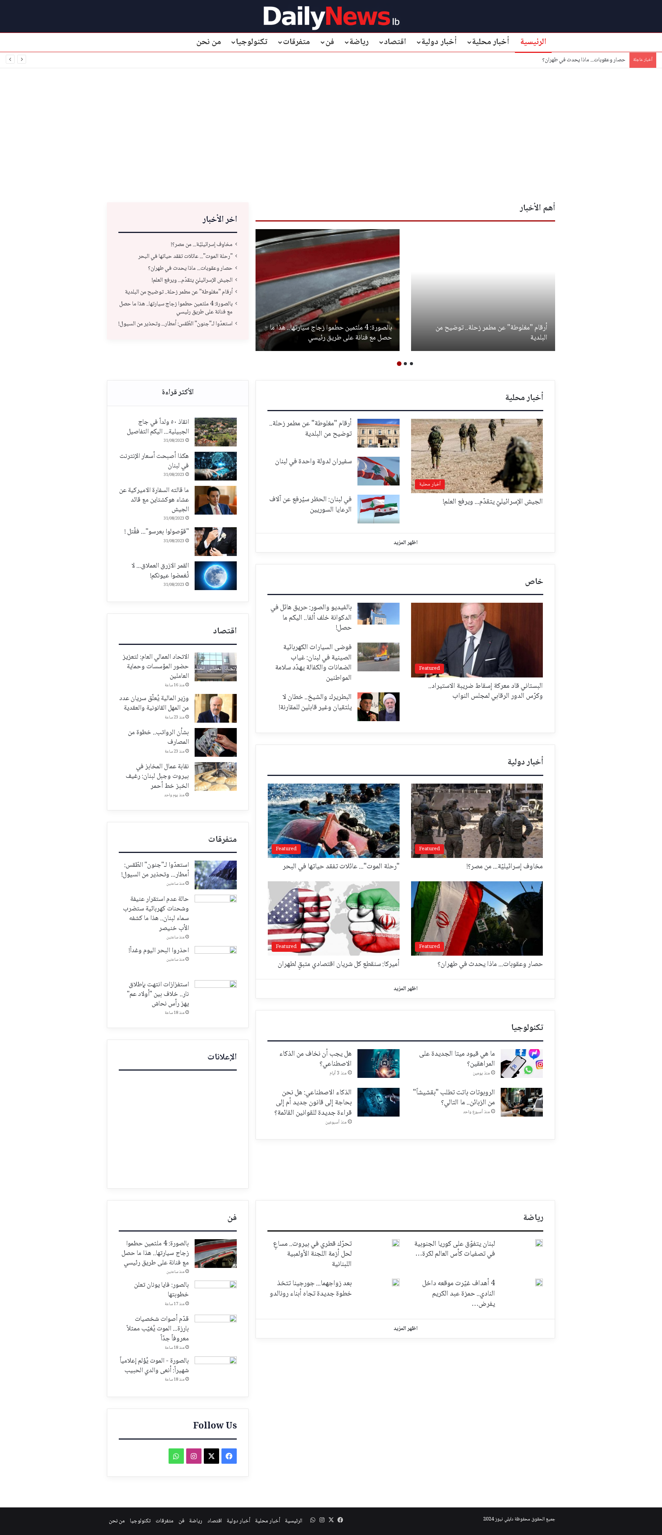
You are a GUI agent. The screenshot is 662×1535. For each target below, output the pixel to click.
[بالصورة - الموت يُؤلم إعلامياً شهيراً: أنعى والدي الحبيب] (216, 1370)
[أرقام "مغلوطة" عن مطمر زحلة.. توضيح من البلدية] (483, 290)
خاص (534, 582)
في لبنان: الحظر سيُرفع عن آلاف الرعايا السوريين (310, 505)
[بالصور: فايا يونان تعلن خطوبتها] (216, 1295)
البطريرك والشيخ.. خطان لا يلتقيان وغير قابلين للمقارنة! (315, 702)
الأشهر (177, 393)
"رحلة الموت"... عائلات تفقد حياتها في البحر (185, 256)
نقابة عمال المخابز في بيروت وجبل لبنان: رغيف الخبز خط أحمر (157, 776)
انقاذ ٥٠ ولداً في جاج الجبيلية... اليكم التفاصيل (158, 427)
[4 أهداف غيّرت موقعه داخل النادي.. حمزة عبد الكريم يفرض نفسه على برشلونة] (539, 1282)
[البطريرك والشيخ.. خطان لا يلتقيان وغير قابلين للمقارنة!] (378, 706)
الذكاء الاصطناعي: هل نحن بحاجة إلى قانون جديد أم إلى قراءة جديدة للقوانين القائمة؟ (313, 1103)
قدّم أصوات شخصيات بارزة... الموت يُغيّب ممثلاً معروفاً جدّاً (158, 1329)
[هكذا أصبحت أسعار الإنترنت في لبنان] (216, 466)
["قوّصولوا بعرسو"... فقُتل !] (216, 541)
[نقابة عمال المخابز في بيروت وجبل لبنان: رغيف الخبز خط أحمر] (216, 776)
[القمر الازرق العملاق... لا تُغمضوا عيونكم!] (216, 575)
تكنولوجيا (251, 42)
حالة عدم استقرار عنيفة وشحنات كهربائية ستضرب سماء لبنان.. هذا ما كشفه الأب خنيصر (156, 914)
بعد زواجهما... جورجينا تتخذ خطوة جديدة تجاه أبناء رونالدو (311, 1289)
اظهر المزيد (405, 543)
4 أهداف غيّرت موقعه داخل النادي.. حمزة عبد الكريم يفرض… (458, 1294)
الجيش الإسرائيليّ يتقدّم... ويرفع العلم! (192, 280)
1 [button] (411, 363)
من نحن (208, 42)
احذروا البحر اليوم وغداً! (159, 950)
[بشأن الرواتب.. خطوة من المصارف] (216, 742)
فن (329, 42)
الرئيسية (533, 42)
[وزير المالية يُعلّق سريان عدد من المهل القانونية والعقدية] (216, 708)
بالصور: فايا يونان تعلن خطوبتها (161, 1289)
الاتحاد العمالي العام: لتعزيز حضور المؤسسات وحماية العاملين (156, 666)
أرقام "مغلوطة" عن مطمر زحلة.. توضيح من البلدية (491, 333)
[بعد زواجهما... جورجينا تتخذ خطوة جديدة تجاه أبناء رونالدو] (396, 1282)
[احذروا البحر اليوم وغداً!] (216, 960)
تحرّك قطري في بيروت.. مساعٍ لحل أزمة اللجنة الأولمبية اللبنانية (312, 1254)
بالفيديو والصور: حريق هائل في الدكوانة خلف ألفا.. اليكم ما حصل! (311, 618)
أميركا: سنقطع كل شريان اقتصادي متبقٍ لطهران (339, 964)
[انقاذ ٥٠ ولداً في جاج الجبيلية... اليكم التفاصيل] (216, 432)
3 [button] (399, 363)
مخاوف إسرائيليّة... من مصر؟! (202, 244)
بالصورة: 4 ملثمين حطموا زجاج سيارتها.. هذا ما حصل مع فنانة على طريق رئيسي (331, 333)
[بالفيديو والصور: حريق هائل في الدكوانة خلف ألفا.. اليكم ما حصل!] (378, 614)
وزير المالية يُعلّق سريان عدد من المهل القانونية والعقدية (154, 703)
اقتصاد (395, 42)
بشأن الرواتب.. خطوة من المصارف (158, 737)
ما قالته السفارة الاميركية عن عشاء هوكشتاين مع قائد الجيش (154, 500)
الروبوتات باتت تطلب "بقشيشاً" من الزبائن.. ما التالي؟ (454, 1098)
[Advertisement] (331, 133)
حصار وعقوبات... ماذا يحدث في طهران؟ (584, 60)
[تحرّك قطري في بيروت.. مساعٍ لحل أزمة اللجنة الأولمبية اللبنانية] (396, 1243)
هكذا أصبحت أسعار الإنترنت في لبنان (154, 461)
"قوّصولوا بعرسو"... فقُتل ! (157, 532)
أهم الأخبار (537, 208)
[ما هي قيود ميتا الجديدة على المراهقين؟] (522, 1063)
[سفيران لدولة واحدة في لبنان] (378, 471)
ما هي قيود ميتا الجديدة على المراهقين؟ (457, 1059)
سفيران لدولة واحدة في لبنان (313, 462)
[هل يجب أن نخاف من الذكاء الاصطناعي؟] (378, 1063)
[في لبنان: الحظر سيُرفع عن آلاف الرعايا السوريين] (378, 509)
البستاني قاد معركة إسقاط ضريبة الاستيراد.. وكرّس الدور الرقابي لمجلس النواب (485, 691)
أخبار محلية (491, 42)
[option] (483, 290)
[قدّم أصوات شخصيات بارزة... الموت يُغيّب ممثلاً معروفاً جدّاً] (216, 1329)
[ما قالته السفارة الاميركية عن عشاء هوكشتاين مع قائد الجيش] (216, 500)
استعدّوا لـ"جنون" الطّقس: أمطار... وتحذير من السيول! (175, 324)
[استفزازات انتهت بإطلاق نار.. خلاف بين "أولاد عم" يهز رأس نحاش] (216, 994)
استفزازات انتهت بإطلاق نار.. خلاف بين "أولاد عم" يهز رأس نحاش (158, 994)
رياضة (359, 42)
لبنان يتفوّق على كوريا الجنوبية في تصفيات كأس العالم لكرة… (454, 1249)
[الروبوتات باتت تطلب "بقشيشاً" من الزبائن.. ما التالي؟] (522, 1102)
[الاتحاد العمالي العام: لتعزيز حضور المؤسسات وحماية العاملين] (216, 667)
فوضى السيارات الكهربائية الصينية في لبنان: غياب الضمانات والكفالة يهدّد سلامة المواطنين (313, 662)
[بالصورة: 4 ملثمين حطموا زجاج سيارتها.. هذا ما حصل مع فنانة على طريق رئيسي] (328, 290)
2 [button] (405, 363)
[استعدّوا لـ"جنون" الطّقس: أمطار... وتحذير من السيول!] (216, 875)
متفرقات (296, 42)
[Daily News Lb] (331, 17)
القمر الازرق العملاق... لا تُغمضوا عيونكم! (160, 570)
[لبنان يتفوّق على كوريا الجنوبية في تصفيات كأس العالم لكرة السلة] (539, 1243)
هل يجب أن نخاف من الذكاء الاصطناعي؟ (315, 1059)
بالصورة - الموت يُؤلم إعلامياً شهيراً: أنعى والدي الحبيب (154, 1365)
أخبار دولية (439, 42)
